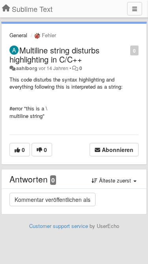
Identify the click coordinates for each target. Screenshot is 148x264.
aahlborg (26, 68)
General (18, 35)
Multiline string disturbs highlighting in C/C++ (54, 54)
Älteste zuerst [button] (115, 180)
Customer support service (58, 226)
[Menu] (134, 8)
